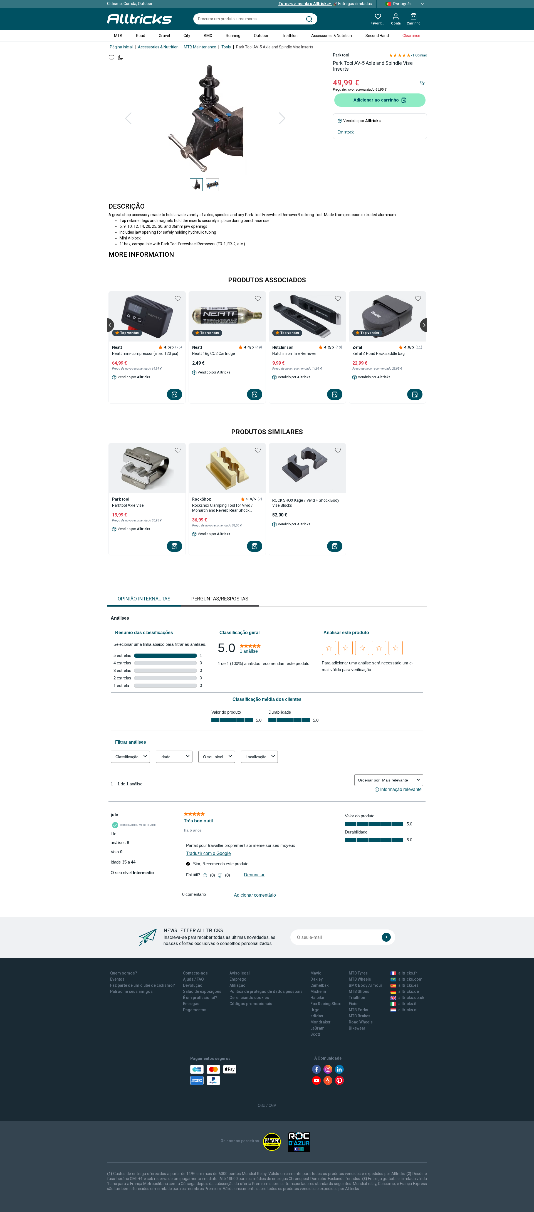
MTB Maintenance (200, 47)
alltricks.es (408, 985)
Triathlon (290, 35)
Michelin (318, 991)
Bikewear (357, 1028)
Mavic (315, 973)
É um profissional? (200, 997)
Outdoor (261, 35)
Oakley (316, 979)
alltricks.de (408, 991)
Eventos (117, 979)
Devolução (192, 985)
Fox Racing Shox (325, 1003)
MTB (118, 35)
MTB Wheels (360, 979)
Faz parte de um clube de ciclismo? (142, 985)
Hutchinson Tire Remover (294, 353)
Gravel (164, 35)
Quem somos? (123, 973)
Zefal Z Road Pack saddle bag (378, 353)
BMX (208, 35)
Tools (226, 47)
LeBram (317, 1028)
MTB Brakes (359, 1016)
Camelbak (319, 985)
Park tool (341, 55)
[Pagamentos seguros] (213, 1075)
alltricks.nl (407, 1010)
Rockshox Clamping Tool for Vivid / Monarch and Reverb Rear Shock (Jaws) (222, 508)
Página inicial (121, 47)
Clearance (411, 35)
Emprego (237, 979)
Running (233, 35)
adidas (316, 1016)
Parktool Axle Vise (128, 505)
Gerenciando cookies (249, 997)
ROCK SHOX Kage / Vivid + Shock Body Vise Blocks (305, 503)
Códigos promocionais (250, 1003)
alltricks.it (407, 1003)
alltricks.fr (407, 973)
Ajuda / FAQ (193, 979)
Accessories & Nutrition (331, 35)
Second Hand (377, 35)
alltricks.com (410, 979)
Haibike (317, 997)
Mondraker (320, 1022)
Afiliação (237, 985)
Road (140, 35)
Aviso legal (239, 973)
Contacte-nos (195, 973)
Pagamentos (194, 1010)
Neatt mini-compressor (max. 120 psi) (145, 353)
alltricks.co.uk (411, 997)
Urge (314, 1010)
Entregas (191, 1003)
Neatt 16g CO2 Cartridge (213, 353)
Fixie (353, 1003)
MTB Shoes (359, 991)
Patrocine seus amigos (131, 991)
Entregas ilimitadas (325, 3)
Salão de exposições (202, 991)
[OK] (386, 937)
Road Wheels (361, 1022)
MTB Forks (358, 1010)
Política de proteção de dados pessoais (266, 991)
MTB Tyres (358, 973)
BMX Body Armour (365, 985)
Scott (315, 1034)
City (187, 35)
